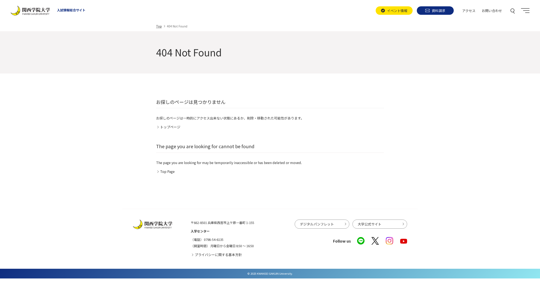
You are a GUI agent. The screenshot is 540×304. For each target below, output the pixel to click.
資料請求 (438, 10)
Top (159, 26)
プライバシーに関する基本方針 (218, 254)
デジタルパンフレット (317, 224)
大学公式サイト (369, 224)
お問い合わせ (492, 10)
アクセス (468, 10)
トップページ (170, 126)
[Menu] (525, 10)
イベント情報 (397, 10)
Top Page (167, 171)
